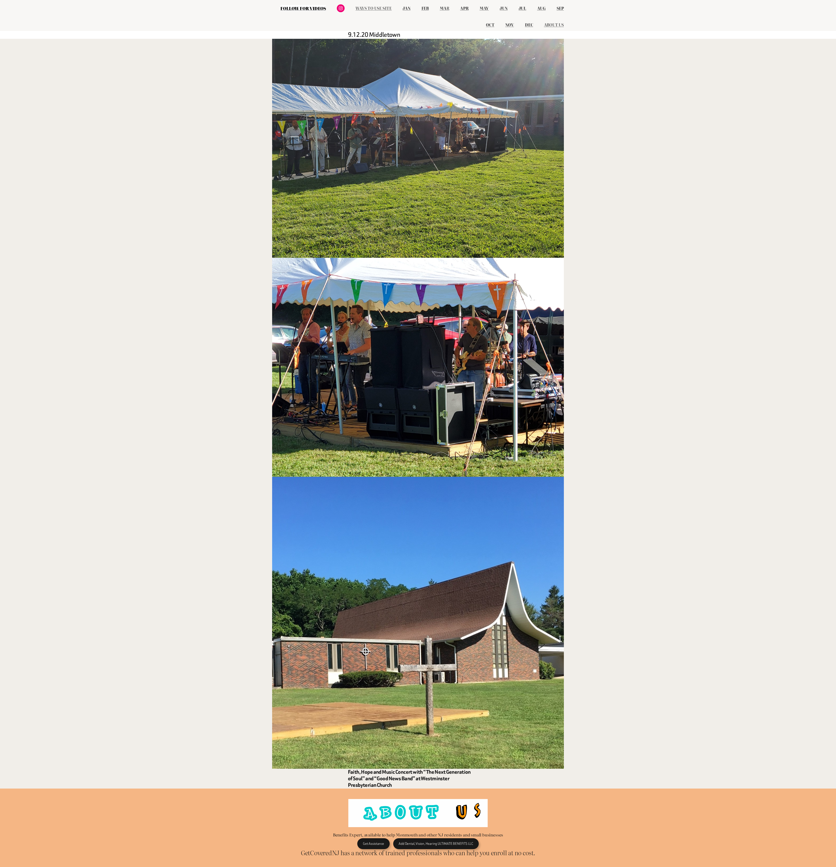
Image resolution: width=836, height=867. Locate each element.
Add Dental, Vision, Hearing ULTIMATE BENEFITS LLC (436, 843)
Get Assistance (373, 843)
